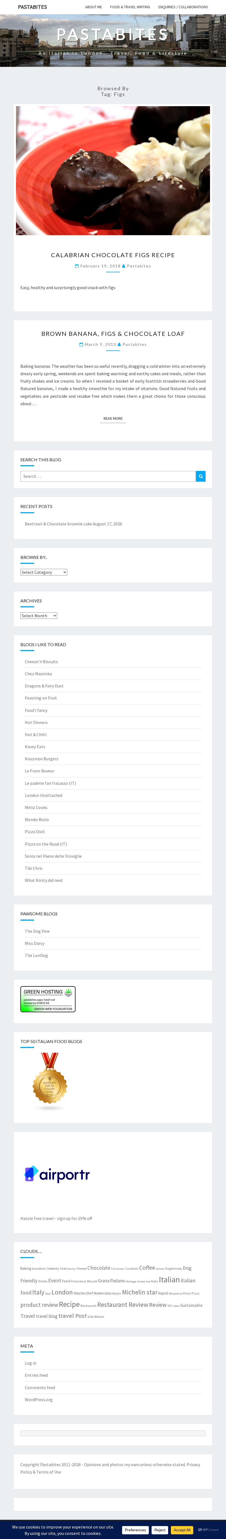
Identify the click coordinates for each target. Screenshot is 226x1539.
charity (71, 1269)
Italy (38, 1292)
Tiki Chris (33, 868)
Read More (115, 418)
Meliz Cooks (36, 807)
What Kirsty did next (44, 880)
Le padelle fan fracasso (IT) (50, 783)
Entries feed (36, 1375)
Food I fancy (36, 710)
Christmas (117, 1269)
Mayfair (116, 1293)
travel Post (72, 1315)
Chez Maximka (38, 673)
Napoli (163, 1293)
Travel (27, 1315)
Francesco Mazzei (84, 1281)
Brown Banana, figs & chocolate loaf (113, 333)
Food (66, 1281)
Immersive (143, 1281)
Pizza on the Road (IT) (46, 844)
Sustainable (191, 1305)
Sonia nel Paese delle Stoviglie (53, 856)
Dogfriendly (173, 1268)
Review (157, 1304)
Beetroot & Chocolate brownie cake (58, 523)
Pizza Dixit (35, 831)
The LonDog (36, 955)
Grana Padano (111, 1281)
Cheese (81, 1268)
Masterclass (102, 1293)
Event (54, 1280)
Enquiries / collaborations (183, 6)
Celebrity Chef (56, 1268)
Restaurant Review (122, 1304)
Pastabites (32, 6)
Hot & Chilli (36, 734)
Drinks (42, 1281)
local (48, 1293)
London (62, 1292)
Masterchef (83, 1293)
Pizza (195, 1293)
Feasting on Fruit (41, 698)
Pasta (187, 1293)
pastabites (139, 266)
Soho (176, 1306)
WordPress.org (39, 1399)
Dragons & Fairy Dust (44, 685)
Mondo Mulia (37, 819)
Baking (25, 1268)
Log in (30, 1363)
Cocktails (131, 1268)
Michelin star (139, 1292)
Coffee (147, 1267)
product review (39, 1304)
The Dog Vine (37, 931)
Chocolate (99, 1267)
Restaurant (88, 1306)
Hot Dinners (36, 722)
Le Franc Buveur (39, 770)
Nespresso (175, 1293)
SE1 (170, 1306)
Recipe (69, 1304)
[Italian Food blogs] (50, 1084)
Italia (154, 1281)
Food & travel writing (130, 6)
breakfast (38, 1268)
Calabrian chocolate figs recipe (113, 255)
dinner (160, 1269)
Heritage (131, 1281)
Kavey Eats (35, 746)
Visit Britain (96, 1316)
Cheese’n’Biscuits (41, 661)
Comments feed (40, 1387)
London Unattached (43, 795)
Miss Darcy (34, 943)
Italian (169, 1279)
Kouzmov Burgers (41, 758)
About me (93, 6)
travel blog (47, 1316)
